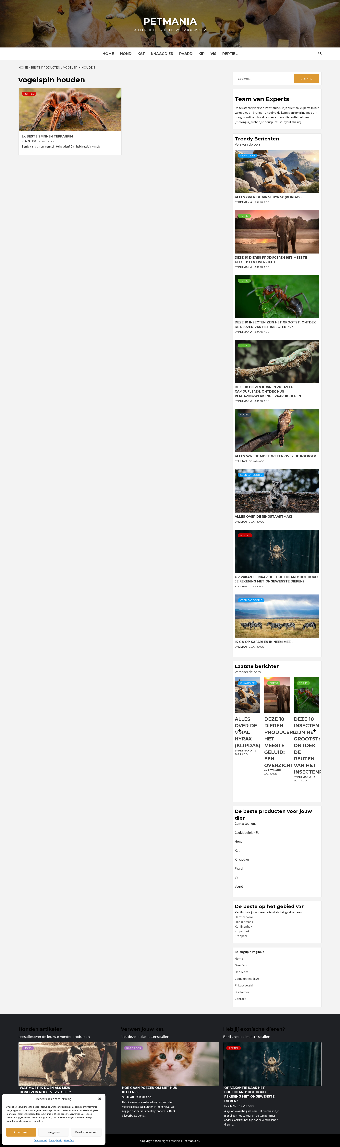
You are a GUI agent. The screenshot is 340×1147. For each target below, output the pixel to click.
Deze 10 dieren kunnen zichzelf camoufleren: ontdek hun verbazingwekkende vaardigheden (268, 391)
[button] (100, 1099)
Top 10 (244, 215)
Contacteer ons (245, 823)
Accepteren (21, 1132)
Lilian (242, 461)
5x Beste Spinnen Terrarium (47, 136)
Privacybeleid (55, 1140)
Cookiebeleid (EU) (248, 832)
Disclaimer (242, 992)
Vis (213, 54)
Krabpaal (241, 936)
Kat (141, 54)
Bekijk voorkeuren (86, 1132)
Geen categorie (251, 474)
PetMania (245, 202)
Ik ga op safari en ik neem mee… (264, 642)
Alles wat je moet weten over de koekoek (275, 456)
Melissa (31, 141)
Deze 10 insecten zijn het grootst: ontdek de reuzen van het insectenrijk (282, 745)
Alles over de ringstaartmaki (263, 516)
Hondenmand (244, 922)
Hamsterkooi (244, 917)
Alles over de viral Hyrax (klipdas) (268, 197)
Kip (202, 54)
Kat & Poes (133, 1048)
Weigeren (54, 1132)
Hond (126, 54)
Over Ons (69, 1140)
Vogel (244, 414)
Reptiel (230, 54)
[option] (247, 738)
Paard (186, 54)
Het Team (241, 972)
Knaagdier (162, 54)
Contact (240, 999)
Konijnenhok (243, 926)
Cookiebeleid (40, 1140)
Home (108, 54)
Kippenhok (242, 931)
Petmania (170, 21)
